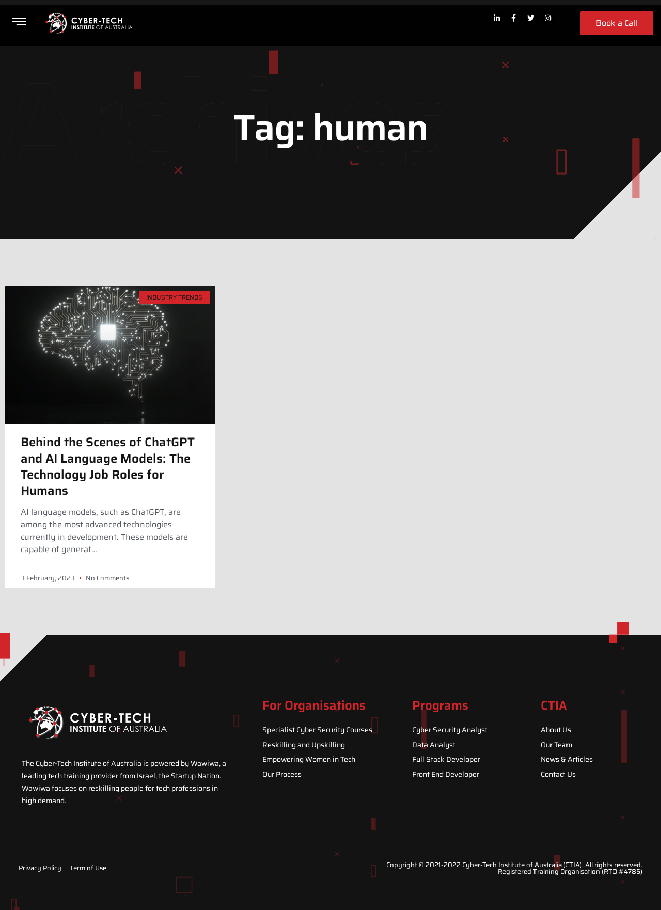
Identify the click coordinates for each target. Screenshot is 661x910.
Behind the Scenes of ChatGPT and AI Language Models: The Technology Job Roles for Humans (108, 466)
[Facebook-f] (514, 18)
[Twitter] (531, 18)
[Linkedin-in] (497, 18)
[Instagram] (548, 18)
